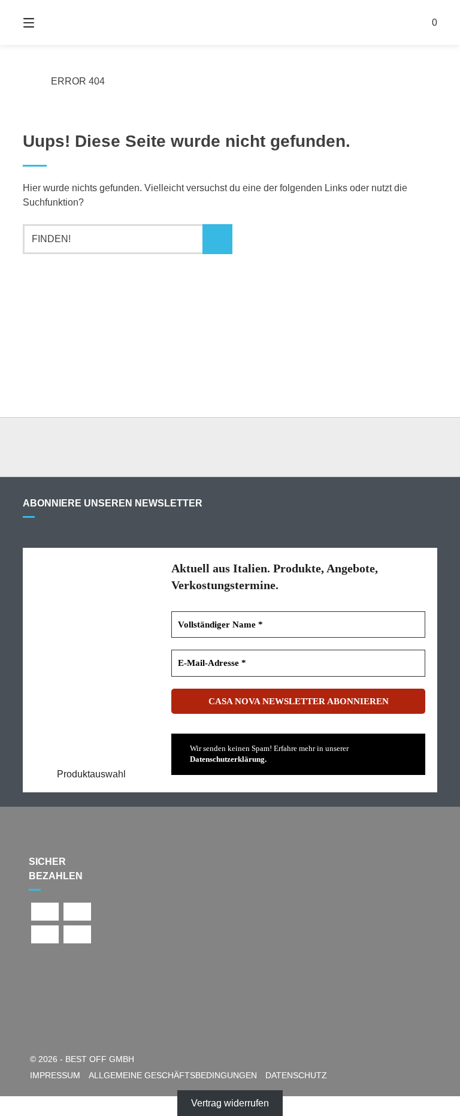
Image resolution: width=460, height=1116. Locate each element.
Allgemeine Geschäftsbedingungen (173, 1075)
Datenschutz (296, 1075)
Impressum (55, 1075)
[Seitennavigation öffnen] (50, 22)
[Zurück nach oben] (230, 447)
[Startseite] (230, 22)
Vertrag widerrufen (230, 1103)
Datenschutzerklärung (227, 759)
